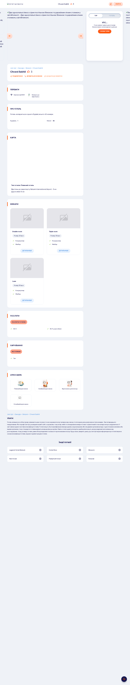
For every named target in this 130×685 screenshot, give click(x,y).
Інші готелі (65, 442)
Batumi (28, 68)
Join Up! (13, 68)
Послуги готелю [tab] (19, 322)
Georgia (21, 68)
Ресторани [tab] (16, 352)
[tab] (96, 15)
